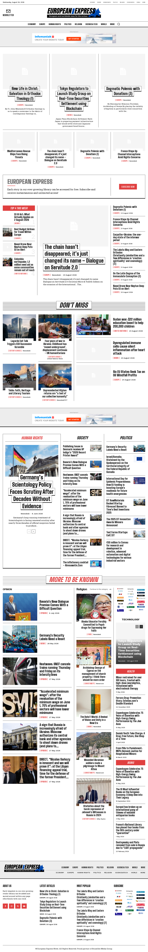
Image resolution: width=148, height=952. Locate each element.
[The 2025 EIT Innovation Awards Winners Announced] (139, 521)
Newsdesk (29, 105)
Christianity (89, 683)
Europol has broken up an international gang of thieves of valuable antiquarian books (129, 811)
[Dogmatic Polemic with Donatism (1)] (92, 141)
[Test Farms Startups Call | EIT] (139, 533)
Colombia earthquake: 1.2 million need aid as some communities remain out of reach (24, 264)
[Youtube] (24, 906)
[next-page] (33, 531)
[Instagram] (11, 906)
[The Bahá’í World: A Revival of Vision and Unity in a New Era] (93, 703)
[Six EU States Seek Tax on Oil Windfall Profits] (93, 375)
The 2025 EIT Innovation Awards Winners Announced (118, 522)
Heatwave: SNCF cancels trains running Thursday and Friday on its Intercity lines (75, 479)
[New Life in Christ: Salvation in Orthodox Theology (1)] (25, 71)
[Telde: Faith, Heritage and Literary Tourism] (19, 377)
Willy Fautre (101, 819)
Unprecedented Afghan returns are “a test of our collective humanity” (55, 393)
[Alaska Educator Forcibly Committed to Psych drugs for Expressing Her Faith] (93, 607)
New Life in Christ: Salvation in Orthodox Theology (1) (25, 93)
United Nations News (55, 359)
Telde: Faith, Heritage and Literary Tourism (19, 392)
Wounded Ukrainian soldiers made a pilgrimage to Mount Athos (94, 764)
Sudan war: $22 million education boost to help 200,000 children (128, 322)
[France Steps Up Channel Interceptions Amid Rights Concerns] (129, 141)
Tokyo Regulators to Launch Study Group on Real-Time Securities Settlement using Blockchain (74, 98)
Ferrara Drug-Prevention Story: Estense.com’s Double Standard (128, 700)
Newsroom (100, 683)
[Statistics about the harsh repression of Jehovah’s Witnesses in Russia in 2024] (93, 792)
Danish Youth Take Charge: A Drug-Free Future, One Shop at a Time (130, 736)
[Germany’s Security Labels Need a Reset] (139, 448)
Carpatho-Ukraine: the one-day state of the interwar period (127, 237)
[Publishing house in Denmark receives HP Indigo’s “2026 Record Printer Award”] (96, 448)
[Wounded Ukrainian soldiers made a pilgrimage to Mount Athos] (93, 746)
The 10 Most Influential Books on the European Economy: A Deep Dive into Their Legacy (129, 793)
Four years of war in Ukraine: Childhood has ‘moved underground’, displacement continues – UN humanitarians (55, 347)
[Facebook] (5, 906)
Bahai (89, 726)
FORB (89, 634)
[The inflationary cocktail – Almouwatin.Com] (96, 563)
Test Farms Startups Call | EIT (117, 534)
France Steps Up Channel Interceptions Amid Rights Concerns (129, 154)
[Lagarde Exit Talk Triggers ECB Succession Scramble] (19, 327)
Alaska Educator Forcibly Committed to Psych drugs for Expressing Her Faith (93, 626)
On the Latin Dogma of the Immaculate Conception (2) (127, 275)
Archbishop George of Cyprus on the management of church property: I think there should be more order (94, 673)
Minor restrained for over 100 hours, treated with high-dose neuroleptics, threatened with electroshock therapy (129, 683)
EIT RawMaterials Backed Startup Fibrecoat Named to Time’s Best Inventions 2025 (117, 506)
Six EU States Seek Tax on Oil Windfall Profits (129, 373)
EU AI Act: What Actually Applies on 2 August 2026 (24, 217)
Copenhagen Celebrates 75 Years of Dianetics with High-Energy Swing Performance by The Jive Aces (129, 718)
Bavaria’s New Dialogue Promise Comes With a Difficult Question (75, 465)
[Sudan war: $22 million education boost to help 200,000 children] (93, 324)
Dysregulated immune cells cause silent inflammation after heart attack (129, 348)
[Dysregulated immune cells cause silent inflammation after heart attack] (93, 350)
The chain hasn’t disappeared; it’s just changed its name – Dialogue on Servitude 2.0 (56, 157)
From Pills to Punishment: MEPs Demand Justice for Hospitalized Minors (129, 751)
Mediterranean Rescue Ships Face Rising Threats (18, 154)
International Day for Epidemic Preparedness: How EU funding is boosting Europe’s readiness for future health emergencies (118, 486)
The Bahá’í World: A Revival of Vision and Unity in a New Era (94, 720)
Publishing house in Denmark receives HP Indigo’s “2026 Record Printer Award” (74, 451)
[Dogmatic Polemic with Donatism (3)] (123, 71)
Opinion (43, 613)
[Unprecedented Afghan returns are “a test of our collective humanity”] (55, 377)
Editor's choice (15, 351)
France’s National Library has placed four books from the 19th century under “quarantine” (130, 829)
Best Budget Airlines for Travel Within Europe (24, 232)
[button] (118, 24)
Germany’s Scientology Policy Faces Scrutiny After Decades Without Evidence (32, 491)
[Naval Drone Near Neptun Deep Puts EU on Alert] (7, 247)
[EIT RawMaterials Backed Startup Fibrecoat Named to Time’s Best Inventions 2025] (139, 502)
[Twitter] (17, 906)
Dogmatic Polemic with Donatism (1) (92, 153)
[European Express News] (74, 13)
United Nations (20, 274)
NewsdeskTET (62, 400)
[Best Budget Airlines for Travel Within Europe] (7, 232)
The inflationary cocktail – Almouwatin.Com (75, 564)
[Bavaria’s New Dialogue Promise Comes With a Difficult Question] (96, 464)
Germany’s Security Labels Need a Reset (116, 448)
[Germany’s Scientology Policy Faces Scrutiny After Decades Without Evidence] (31, 461)
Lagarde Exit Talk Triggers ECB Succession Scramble (19, 344)
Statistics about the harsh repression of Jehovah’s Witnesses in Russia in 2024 (94, 811)
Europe (20, 105)
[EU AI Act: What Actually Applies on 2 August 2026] (7, 217)
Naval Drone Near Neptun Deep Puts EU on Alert (23, 247)
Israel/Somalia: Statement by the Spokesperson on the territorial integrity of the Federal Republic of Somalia (118, 464)
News (70, 115)
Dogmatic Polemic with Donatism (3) (51, 919)
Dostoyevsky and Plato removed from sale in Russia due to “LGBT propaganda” (130, 845)
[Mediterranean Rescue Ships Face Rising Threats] (19, 141)
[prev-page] (29, 531)
